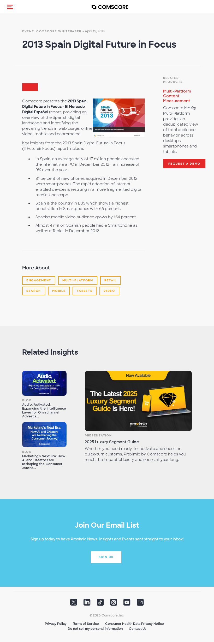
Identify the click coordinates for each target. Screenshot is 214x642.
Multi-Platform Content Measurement (177, 96)
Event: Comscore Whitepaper (51, 31)
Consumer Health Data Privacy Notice (134, 624)
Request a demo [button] (184, 163)
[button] (10, 7)
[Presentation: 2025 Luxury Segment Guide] (138, 401)
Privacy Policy (56, 624)
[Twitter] (73, 604)
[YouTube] (126, 604)
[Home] (110, 7)
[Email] (140, 604)
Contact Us (137, 629)
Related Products (173, 80)
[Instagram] (113, 604)
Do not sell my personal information (95, 629)
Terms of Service (86, 624)
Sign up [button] (106, 557)
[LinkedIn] (87, 604)
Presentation (98, 435)
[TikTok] (100, 604)
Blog (27, 400)
